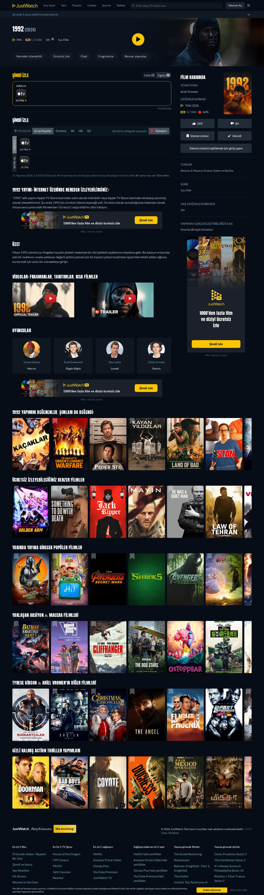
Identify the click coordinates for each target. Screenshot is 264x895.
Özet (84, 56)
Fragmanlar (106, 56)
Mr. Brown (19, 876)
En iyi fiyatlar (42, 131)
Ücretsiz (61, 131)
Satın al (14, 163)
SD (89, 131)
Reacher (58, 878)
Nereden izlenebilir (29, 56)
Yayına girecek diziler (227, 846)
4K (72, 131)
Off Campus (61, 860)
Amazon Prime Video (107, 860)
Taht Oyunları (62, 872)
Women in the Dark (25, 882)
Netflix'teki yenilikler (147, 854)
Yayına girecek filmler (187, 846)
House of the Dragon (66, 854)
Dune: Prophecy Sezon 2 (230, 854)
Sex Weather (20, 870)
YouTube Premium (105, 872)
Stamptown (181, 860)
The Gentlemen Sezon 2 (230, 860)
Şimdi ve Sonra (22, 864)
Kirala (21, 86)
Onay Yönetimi (170, 833)
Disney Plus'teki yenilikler (151, 870)
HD (81, 131)
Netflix (97, 854)
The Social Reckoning (188, 854)
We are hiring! (64, 828)
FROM (57, 866)
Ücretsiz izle (61, 56)
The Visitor (181, 876)
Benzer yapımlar (136, 56)
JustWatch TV (102, 878)
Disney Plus (101, 866)
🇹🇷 (158, 131)
